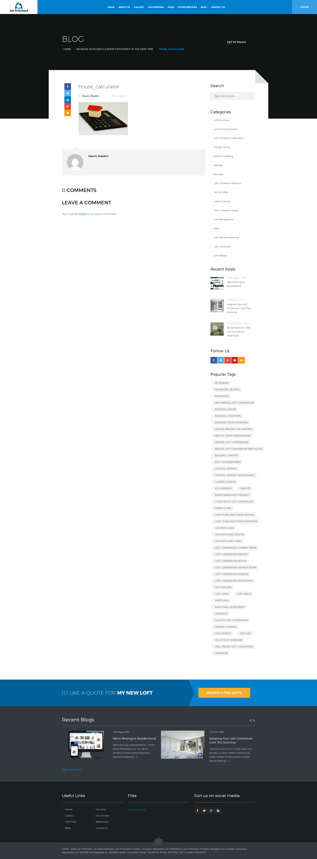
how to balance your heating (235, 514)
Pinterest (221, 613)
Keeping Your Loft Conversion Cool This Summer (238, 308)
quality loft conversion (231, 620)
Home (67, 49)
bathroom (222, 396)
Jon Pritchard (224, 527)
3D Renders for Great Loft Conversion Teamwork (238, 331)
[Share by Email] (67, 113)
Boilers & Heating (223, 156)
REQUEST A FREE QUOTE (224, 693)
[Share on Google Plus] (67, 106)
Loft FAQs (70, 821)
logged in (85, 214)
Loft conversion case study (228, 138)
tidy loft (245, 633)
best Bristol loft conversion (234, 402)
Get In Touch (236, 42)
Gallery (69, 815)
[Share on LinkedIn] (67, 99)
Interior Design (222, 201)
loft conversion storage (232, 574)
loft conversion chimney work (236, 547)
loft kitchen (223, 587)
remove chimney (226, 626)
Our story (101, 809)
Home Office (221, 192)
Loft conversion (222, 246)
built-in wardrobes (228, 462)
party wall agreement (230, 607)
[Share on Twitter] (67, 93)
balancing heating (227, 389)
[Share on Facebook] (67, 86)
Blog (67, 828)
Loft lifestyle (220, 255)
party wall (222, 600)
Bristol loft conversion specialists (238, 448)
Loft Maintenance (223, 219)
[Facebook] (214, 360)
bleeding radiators (228, 415)
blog (216, 228)
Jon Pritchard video (228, 541)
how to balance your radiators (236, 521)
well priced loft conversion (234, 646)
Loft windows (221, 120)
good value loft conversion (234, 501)
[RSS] (241, 360)
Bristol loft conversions (232, 442)
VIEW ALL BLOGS (71, 769)
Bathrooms (102, 821)
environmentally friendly (232, 495)
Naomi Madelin (90, 96)
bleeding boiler (225, 409)
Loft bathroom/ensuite (226, 237)
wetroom (221, 653)
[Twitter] (220, 360)
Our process (102, 815)
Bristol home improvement (233, 435)
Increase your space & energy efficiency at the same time (114, 49)
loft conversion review (231, 560)
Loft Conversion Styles (226, 210)
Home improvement (225, 129)
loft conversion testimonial (234, 580)
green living (223, 508)
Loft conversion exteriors (227, 183)
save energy (223, 633)
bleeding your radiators (231, 422)
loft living (222, 593)
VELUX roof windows (229, 640)
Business (218, 174)
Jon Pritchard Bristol (229, 534)
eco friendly (223, 488)
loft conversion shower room (235, 567)
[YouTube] (234, 360)
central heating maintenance (235, 475)
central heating (226, 468)
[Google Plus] (227, 360)
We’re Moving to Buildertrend (236, 284)
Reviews (218, 165)
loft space (244, 593)
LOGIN (304, 7)
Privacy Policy (136, 809)
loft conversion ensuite (231, 554)
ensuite (245, 488)
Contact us (102, 828)
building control (226, 455)
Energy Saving (222, 147)
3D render (222, 382)
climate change (225, 481)
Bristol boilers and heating (233, 429)
